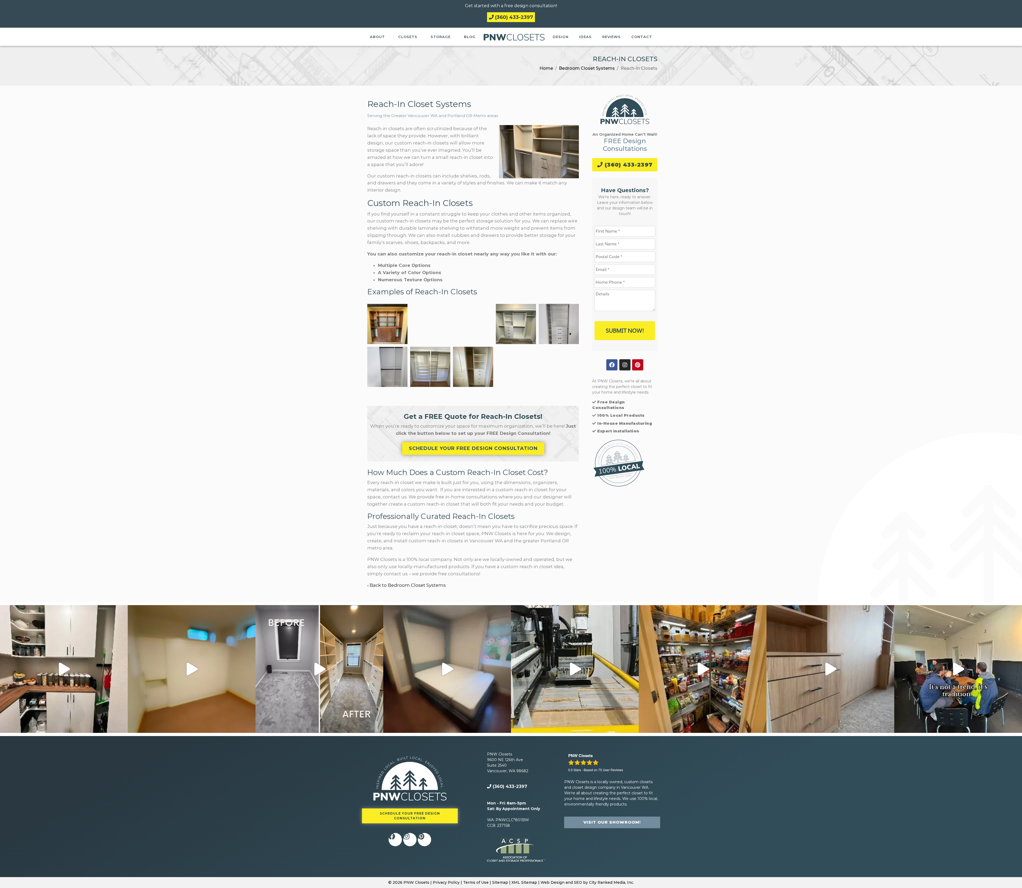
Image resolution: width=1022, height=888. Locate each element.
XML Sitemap (524, 882)
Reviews (611, 37)
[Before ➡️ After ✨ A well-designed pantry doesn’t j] (64, 669)
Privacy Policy (446, 882)
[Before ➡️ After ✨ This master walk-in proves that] (319, 669)
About (377, 37)
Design (560, 37)
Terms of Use (476, 882)
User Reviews (610, 769)
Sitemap (500, 882)
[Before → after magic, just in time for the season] (703, 669)
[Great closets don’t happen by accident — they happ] (958, 669)
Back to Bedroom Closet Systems (408, 585)
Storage (441, 37)
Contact (641, 37)
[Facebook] (611, 364)
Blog (470, 37)
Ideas (585, 37)
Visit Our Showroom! (612, 822)
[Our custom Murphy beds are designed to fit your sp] (192, 669)
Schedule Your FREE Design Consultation (473, 448)
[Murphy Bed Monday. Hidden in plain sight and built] (447, 669)
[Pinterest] (637, 364)
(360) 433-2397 (513, 17)
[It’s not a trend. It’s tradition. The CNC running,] (575, 669)
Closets (407, 37)
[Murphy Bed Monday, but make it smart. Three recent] (830, 669)
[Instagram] (624, 364)
